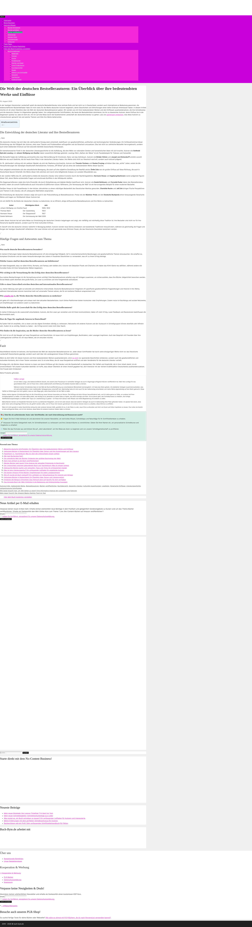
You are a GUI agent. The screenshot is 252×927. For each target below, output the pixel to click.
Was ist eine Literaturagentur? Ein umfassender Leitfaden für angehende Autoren (34, 470)
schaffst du (8, 296)
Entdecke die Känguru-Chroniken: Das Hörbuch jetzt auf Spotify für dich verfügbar (35, 480)
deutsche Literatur (75, 486)
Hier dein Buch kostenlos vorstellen (17, 49)
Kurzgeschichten (17, 68)
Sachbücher (16, 77)
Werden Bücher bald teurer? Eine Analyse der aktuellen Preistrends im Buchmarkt (34, 463)
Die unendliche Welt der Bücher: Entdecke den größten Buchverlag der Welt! (32, 458)
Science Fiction (17, 79)
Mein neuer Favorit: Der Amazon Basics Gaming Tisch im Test (23, 493)
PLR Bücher (8, 877)
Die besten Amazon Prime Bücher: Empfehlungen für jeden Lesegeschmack (32, 473)
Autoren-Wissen (10, 25)
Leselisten (105, 486)
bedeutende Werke (18, 486)
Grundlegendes (13, 39)
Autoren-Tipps (12, 37)
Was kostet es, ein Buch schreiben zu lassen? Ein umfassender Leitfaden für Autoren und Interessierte (44, 818)
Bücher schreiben (13, 30)
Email (3, 433)
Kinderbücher (16, 60)
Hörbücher (11, 42)
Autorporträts (5, 486)
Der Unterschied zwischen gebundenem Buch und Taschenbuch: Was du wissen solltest (36, 465)
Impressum (8, 882)
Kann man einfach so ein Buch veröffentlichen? (21, 461)
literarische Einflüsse (117, 486)
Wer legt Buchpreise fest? (13, 456)
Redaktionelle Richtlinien (13, 859)
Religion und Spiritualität (19, 72)
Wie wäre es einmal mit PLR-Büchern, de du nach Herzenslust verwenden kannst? (78, 918)
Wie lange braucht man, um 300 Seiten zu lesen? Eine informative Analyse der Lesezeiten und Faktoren (38, 491)
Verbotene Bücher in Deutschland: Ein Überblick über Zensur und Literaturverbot (34, 477)
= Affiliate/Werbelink (9, 906)
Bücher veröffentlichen (15, 32)
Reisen (14, 70)
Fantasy (14, 56)
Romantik (15, 75)
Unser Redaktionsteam (13, 861)
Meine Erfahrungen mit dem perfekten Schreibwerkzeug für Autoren (31, 821)
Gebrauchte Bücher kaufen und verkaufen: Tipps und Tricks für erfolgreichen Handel (35, 468)
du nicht (75, 358)
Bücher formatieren (14, 27)
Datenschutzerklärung (12, 880)
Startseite (7, 20)
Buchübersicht (62, 486)
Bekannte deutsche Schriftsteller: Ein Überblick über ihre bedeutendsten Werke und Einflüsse (38, 449)
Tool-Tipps (8, 44)
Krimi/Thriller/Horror (18, 65)
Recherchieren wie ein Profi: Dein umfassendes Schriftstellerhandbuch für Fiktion (36, 823)
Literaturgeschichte (133, 486)
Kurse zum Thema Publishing (14, 46)
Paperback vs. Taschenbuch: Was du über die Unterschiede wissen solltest (31, 454)
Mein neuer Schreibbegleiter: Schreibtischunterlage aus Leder (28, 816)
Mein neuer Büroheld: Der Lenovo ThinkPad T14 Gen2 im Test (28, 813)
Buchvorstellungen (14, 51)
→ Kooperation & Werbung (10, 873)
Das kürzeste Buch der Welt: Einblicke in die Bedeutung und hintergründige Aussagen (35, 482)
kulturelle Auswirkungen (92, 486)
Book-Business (9, 23)
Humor (14, 58)
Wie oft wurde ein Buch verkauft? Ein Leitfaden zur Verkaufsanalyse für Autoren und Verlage (38, 475)
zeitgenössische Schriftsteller (11, 488)
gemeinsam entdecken (115, 115)
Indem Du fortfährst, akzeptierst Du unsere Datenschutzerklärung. (27, 435)
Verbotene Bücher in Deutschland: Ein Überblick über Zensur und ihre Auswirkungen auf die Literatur (41, 451)
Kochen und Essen (18, 63)
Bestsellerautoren (32, 486)
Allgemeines (12, 34)
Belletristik (15, 53)
